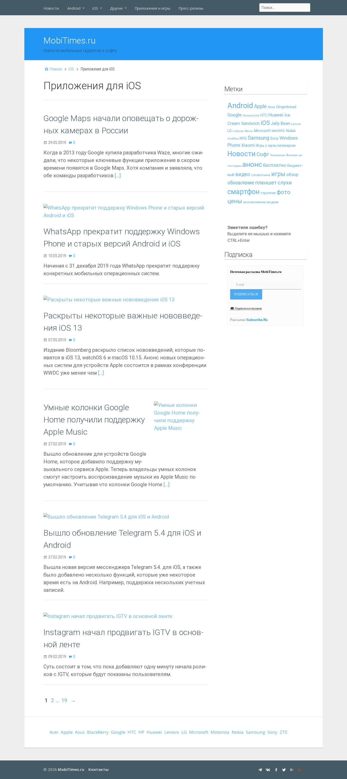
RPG (243, 138)
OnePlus (233, 138)
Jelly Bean (280, 123)
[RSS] (300, 769)
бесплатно (274, 165)
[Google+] (292, 769)
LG (229, 130)
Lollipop (238, 131)
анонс (252, 164)
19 (64, 700)
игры (278, 174)
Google (234, 114)
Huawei (276, 114)
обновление (240, 183)
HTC (263, 115)
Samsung (258, 138)
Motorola (220, 732)
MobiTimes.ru (69, 40)
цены (234, 201)
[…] (118, 175)
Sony (274, 138)
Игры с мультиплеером (275, 145)
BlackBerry (98, 732)
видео (242, 174)
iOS (95, 8)
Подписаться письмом (248, 308)
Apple (260, 106)
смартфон (243, 192)
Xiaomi (248, 145)
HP (141, 732)
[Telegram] (261, 769)
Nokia (290, 130)
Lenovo (296, 124)
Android (74, 8)
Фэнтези (292, 155)
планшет (266, 183)
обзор (292, 174)
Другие (116, 8)
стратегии (268, 193)
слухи (285, 183)
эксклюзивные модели (260, 202)
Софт (263, 154)
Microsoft (262, 130)
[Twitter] (284, 769)
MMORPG (278, 131)
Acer (54, 732)
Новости (51, 8)
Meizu (249, 131)
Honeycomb (251, 115)
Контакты (98, 769)
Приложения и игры (152, 8)
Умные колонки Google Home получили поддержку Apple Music (94, 420)
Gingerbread (286, 107)
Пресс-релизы (191, 8)
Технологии (277, 155)
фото (283, 192)
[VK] (268, 769)
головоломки (260, 175)
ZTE (284, 732)
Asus (271, 107)
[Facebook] (276, 769)
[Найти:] (285, 7)
